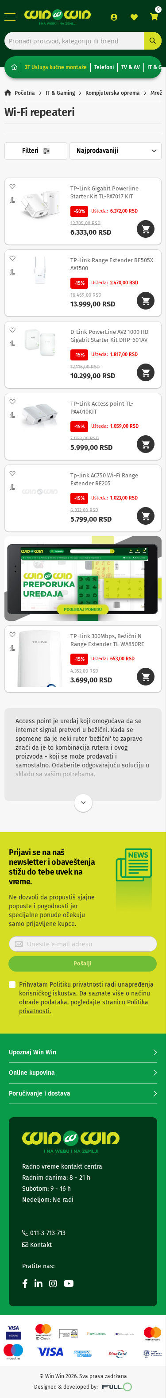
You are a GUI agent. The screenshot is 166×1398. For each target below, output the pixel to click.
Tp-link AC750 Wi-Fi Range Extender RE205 (104, 479)
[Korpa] (154, 17)
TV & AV (130, 67)
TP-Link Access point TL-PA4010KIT (101, 407)
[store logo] (57, 17)
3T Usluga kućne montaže (56, 67)
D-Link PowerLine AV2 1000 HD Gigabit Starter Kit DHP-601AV (109, 336)
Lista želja (134, 17)
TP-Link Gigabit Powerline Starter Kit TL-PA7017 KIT (104, 192)
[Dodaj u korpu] (145, 229)
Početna (25, 93)
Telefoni (104, 67)
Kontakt (40, 1245)
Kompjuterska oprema (112, 93)
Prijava (114, 17)
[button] (12, 187)
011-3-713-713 (47, 1233)
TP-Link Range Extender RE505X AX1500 (111, 264)
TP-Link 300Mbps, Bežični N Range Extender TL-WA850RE (107, 640)
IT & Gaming (60, 93)
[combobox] (83, 41)
